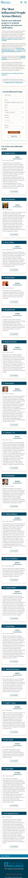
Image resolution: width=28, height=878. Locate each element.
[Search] (21, 2)
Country (6, 110)
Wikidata (9, 39)
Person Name (7, 95)
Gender (6, 105)
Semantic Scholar (17, 39)
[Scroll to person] (5, 205)
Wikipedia (4, 39)
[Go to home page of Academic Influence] (5, 2)
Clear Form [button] (14, 136)
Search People (14, 132)
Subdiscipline (7, 120)
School (5, 100)
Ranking (6, 125)
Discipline (6, 115)
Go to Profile (14, 191)
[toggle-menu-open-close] (25, 2)
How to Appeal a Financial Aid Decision (13, 877)
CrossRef (4, 40)
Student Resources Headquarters (14, 82)
